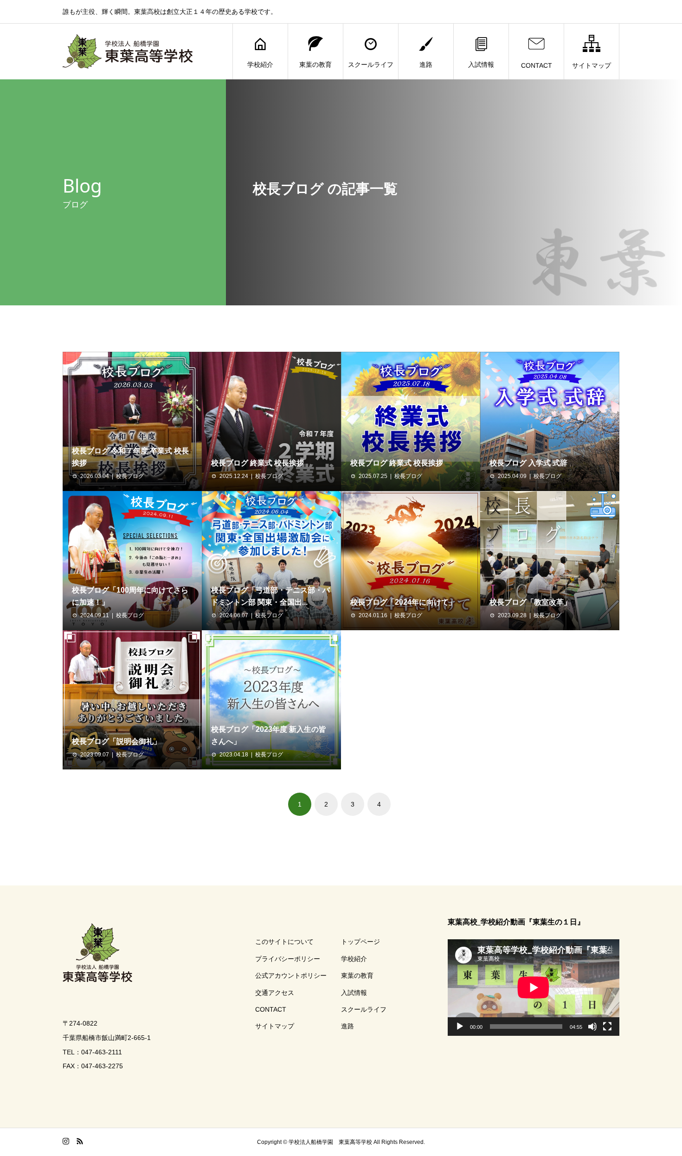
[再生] (459, 1026)
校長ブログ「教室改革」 (530, 602)
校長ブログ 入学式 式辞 (528, 463)
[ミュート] (592, 1026)
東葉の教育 (315, 64)
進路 (425, 64)
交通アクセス (274, 992)
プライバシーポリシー (287, 958)
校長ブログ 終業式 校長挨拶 (257, 463)
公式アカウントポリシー (291, 975)
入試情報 (481, 64)
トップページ (360, 941)
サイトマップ (591, 65)
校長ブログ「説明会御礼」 (116, 741)
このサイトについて (284, 941)
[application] (533, 987)
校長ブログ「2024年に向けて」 (403, 602)
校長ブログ (130, 476)
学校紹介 (260, 64)
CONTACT (536, 65)
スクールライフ (370, 64)
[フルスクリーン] (607, 1026)
